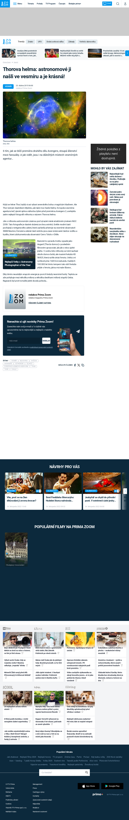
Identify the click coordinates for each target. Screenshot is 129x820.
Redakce (36, 808)
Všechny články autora (39, 303)
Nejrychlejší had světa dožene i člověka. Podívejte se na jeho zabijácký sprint (117, 179)
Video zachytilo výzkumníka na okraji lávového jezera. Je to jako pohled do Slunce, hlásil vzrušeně (80, 676)
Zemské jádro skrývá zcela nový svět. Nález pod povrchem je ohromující (117, 197)
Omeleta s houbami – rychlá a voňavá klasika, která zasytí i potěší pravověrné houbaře (110, 663)
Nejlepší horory (44, 757)
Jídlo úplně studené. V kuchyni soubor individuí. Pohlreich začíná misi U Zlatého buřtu (48, 675)
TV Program (50, 4)
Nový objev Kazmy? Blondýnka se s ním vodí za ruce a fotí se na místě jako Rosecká (49, 734)
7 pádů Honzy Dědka (32, 761)
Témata (31, 4)
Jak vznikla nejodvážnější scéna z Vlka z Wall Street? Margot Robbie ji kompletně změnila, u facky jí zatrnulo (17, 735)
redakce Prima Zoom (24, 88)
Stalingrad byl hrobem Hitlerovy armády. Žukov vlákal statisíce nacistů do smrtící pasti (117, 216)
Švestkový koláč (92, 764)
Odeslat (46, 341)
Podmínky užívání (12, 800)
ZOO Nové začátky (114, 757)
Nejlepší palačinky (75, 764)
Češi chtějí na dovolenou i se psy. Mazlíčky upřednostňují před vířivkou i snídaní (80, 709)
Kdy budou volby (98, 757)
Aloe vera (94, 761)
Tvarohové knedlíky (58, 764)
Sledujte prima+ (75, 4)
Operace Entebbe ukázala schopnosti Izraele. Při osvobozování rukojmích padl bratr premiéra (78, 664)
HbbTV (8, 796)
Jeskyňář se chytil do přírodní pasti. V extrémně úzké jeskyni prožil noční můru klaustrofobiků (100, 499)
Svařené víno (59, 761)
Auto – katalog (15, 761)
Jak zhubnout (12, 757)
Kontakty (36, 796)
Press (35, 788)
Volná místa (10, 788)
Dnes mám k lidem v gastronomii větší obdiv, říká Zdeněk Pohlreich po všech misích (48, 650)
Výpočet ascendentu (39, 764)
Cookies (8, 804)
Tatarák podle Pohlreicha (77, 761)
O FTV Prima (10, 784)
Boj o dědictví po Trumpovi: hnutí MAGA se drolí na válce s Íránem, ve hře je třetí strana (17, 650)
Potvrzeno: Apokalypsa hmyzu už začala (80, 649)
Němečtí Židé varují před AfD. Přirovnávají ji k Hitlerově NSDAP (17, 673)
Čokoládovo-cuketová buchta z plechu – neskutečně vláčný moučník (110, 650)
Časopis (62, 4)
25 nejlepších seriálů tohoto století (15, 708)
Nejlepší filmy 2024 (28, 757)
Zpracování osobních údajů (42, 800)
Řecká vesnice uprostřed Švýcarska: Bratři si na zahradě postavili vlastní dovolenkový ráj (80, 734)
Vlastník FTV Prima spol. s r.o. (16, 808)
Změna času (69, 757)
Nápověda (36, 804)
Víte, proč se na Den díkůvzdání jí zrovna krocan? (21, 499)
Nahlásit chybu (11, 812)
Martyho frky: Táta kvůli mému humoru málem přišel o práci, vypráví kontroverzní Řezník (48, 709)
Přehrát (11, 553)
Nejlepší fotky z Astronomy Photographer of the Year (19, 263)
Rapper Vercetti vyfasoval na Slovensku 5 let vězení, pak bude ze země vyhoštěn (48, 721)
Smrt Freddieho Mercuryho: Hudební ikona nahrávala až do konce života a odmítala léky (61, 499)
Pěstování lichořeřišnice (109, 761)
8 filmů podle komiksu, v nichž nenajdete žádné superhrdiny (16, 720)
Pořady (39, 4)
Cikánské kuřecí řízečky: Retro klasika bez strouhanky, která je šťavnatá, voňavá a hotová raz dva (110, 676)
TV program (58, 757)
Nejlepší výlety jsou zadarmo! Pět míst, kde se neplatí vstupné (79, 720)
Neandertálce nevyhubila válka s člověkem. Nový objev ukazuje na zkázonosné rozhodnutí (117, 235)
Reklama (9, 792)
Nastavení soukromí (40, 812)
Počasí (86, 757)
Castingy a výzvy (38, 792)
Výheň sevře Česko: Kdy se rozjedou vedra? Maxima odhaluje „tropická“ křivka (15, 663)
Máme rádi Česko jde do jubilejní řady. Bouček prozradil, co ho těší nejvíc (49, 663)
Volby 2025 (47, 761)
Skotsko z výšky (13, 556)
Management (37, 784)
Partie (79, 757)
